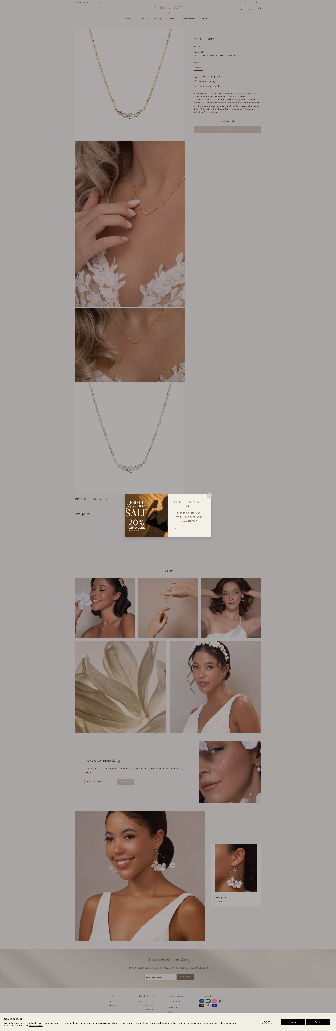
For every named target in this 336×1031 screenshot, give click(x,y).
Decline (318, 1022)
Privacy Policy (36, 1025)
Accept (293, 1022)
